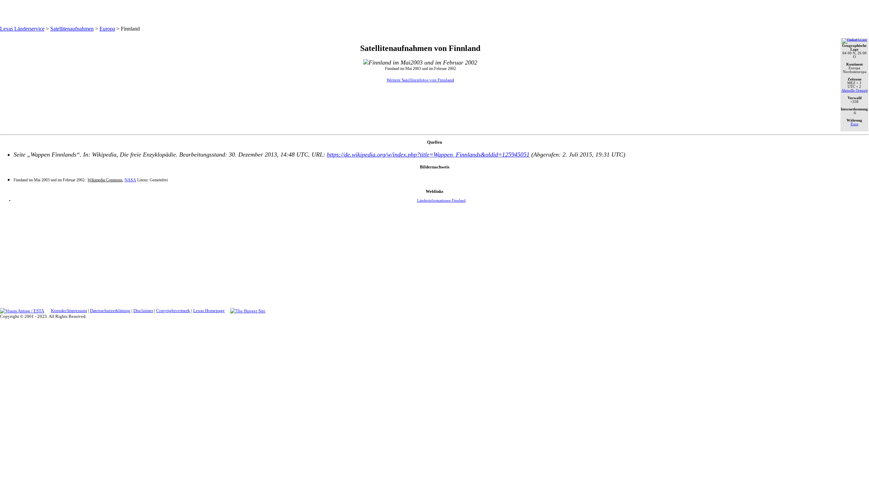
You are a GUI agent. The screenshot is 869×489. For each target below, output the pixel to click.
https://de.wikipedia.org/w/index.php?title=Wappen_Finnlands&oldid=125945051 (428, 154)
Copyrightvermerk (173, 310)
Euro (854, 124)
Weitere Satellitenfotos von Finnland (420, 80)
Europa (107, 29)
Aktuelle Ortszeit (855, 90)
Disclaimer (143, 310)
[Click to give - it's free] (247, 310)
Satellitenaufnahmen (72, 29)
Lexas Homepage (209, 310)
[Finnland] (854, 39)
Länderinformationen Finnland (441, 200)
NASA (130, 180)
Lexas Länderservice (22, 29)
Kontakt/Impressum (69, 310)
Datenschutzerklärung (110, 310)
